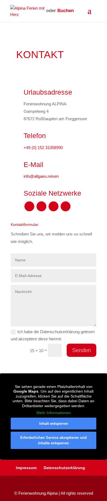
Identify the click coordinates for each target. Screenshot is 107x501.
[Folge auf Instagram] (66, 206)
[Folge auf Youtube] (53, 206)
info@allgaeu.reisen (41, 176)
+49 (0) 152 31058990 (43, 147)
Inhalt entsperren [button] (53, 423)
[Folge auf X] (41, 206)
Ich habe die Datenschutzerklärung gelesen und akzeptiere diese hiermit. (53, 335)
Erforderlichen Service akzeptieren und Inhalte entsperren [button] (53, 440)
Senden (81, 350)
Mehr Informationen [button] (53, 412)
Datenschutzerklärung (64, 468)
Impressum (26, 468)
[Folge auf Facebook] (29, 206)
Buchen (65, 10)
